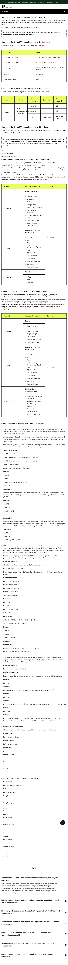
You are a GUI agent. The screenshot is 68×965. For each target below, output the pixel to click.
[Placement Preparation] (3, 6)
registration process (16, 130)
